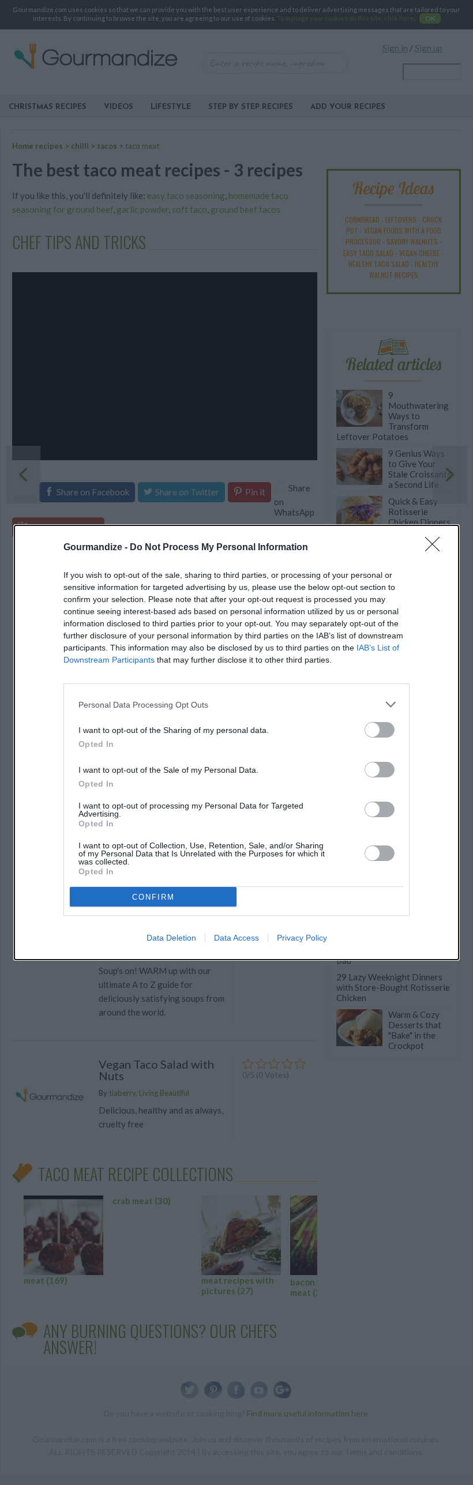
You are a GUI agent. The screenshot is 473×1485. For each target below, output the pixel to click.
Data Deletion (171, 937)
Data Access (236, 937)
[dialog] (236, 742)
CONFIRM (153, 897)
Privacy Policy (302, 937)
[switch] (380, 730)
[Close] (436, 548)
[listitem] (236, 704)
